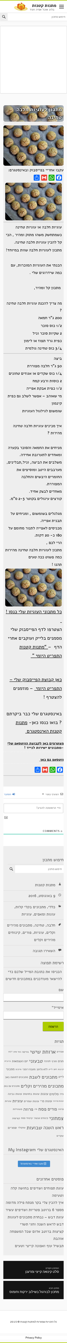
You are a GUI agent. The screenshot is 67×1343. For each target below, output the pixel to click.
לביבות (61, 1069)
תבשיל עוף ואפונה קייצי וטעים (39, 1245)
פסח (42, 1109)
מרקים (18, 1069)
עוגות (44, 1093)
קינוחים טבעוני (41, 1118)
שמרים (12, 1127)
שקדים (60, 1136)
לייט (50, 1069)
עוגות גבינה (15, 1094)
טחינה (39, 925)
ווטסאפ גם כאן (51, 759)
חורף (54, 1061)
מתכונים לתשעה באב (16, 1077)
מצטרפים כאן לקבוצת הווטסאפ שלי (35, 743)
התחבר (8, 794)
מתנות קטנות (44, 5)
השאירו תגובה (44, 950)
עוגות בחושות (31, 1094)
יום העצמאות (20, 1061)
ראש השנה (53, 1127)
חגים (61, 1061)
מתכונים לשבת (43, 1077)
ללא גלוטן (42, 1069)
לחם (55, 1069)
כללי (51, 907)
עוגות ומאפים (44, 914)
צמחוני (56, 1118)
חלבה (51, 925)
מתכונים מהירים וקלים (42, 1086)
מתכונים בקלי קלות (30, 907)
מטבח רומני (29, 1069)
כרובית (7, 1061)
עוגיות (27, 914)
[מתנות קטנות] (21, 6)
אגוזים (60, 1051)
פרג (35, 1109)
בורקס (25, 1052)
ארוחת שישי (43, 1051)
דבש (10, 1051)
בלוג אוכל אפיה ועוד (42, 9)
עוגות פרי (46, 1101)
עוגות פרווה (58, 1100)
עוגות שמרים (31, 1101)
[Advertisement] (33, 59)
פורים (27, 932)
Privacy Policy (33, 1337)
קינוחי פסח (27, 1118)
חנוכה (47, 1061)
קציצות (16, 1118)
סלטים (54, 1093)
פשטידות (17, 1109)
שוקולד (21, 1128)
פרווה (28, 1109)
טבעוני (36, 1061)
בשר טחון (17, 1051)
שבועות (34, 1127)
